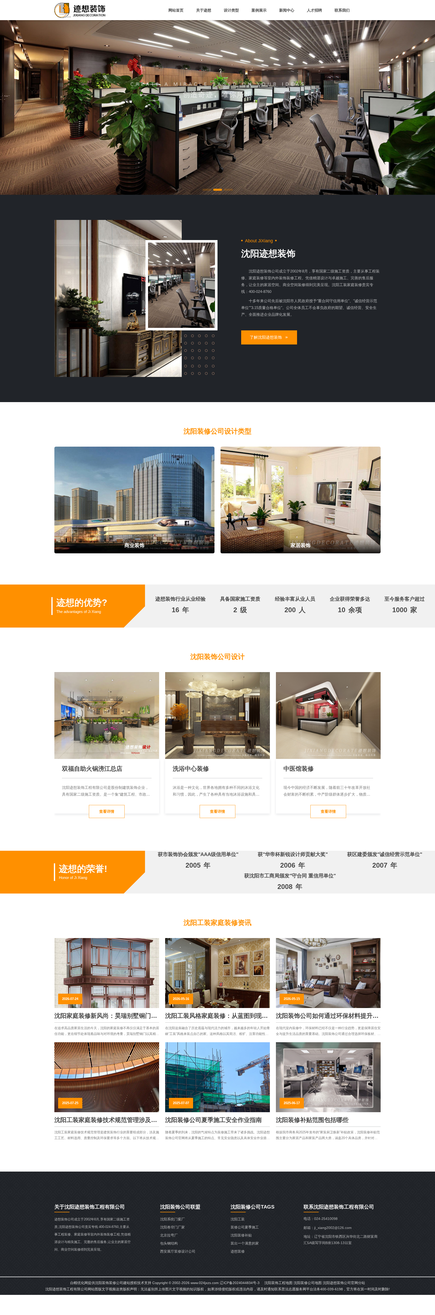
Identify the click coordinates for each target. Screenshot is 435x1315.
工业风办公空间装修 (310, 768)
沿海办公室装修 (83, 768)
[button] (206, 190)
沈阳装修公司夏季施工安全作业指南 (213, 1119)
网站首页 (176, 10)
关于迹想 (203, 10)
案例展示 (259, 10)
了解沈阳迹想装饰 (266, 337)
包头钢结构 (169, 1243)
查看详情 (106, 811)
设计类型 (231, 10)
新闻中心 (286, 10)
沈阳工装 (238, 1219)
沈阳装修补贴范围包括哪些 (312, 1119)
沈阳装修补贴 (241, 1235)
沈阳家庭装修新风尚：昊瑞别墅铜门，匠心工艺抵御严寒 (105, 1016)
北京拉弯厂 (169, 1235)
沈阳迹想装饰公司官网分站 (344, 1283)
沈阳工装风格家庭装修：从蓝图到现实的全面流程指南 (216, 1016)
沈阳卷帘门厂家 (172, 1227)
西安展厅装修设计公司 (177, 1251)
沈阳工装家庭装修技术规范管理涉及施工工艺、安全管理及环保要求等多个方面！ (105, 1120)
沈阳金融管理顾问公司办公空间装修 (215, 769)
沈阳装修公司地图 (308, 1283)
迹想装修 (238, 1251)
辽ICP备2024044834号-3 (240, 1283)
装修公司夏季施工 (245, 1227)
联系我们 (342, 10)
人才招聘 (314, 10)
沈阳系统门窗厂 (172, 1219)
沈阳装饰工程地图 (278, 1283)
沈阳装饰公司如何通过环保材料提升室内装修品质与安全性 (327, 1016)
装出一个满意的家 (245, 1243)
